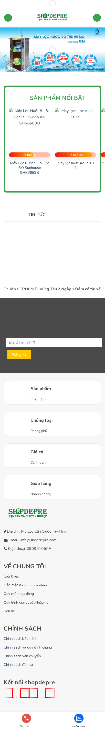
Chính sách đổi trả (18, 664)
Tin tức (36, 215)
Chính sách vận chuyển (22, 656)
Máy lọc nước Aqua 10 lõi (75, 165)
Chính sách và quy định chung (28, 647)
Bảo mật (25, 585)
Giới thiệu (11, 576)
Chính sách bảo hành (20, 638)
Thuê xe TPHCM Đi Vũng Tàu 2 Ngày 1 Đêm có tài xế (52, 289)
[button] (8, 18)
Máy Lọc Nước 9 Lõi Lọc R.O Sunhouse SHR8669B (29, 168)
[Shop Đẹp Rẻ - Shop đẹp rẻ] (52, 17)
